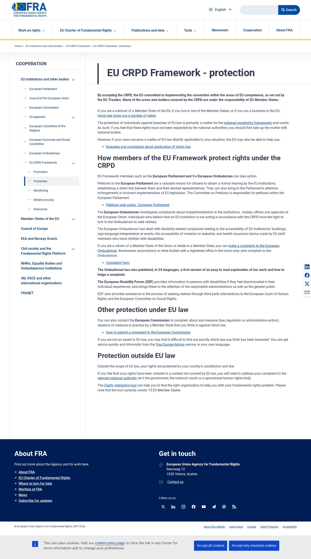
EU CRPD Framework (78, 46)
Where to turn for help (35, 484)
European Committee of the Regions (47, 128)
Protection (40, 181)
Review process (44, 200)
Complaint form (117, 263)
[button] (307, 266)
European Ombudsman (44, 153)
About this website (214, 526)
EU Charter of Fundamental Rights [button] (86, 30)
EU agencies (37, 117)
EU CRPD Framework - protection (112, 46)
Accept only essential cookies (254, 545)
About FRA (284, 30)
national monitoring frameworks (248, 123)
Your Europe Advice (170, 344)
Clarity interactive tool (120, 385)
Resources (40, 209)
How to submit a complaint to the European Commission (148, 332)
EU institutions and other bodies (44, 46)
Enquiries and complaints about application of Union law (148, 147)
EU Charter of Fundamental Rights (44, 478)
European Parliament (43, 89)
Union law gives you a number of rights (127, 116)
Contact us (175, 482)
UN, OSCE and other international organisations (41, 280)
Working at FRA (30, 489)
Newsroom (220, 30)
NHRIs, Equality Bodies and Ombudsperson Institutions (41, 265)
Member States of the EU (40, 219)
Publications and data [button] (148, 30)
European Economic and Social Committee (49, 142)
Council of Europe (34, 229)
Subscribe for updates (35, 501)
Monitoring (41, 190)
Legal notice (236, 526)
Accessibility (290, 526)
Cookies (251, 526)
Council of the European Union (49, 98)
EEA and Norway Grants (39, 239)
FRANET (27, 293)
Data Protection (269, 526)
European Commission (44, 107)
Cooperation (252, 30)
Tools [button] (188, 30)
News (23, 495)
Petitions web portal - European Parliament (137, 205)
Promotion (41, 172)
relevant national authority (117, 378)
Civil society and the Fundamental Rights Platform (43, 251)
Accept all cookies (210, 545)
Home (18, 46)
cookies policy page (110, 543)
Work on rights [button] (29, 30)
